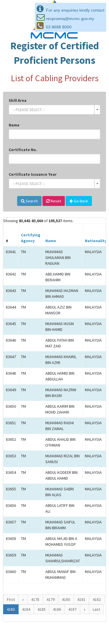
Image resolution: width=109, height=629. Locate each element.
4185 (41, 609)
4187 (72, 609)
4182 (97, 599)
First (11, 599)
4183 (11, 609)
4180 (66, 599)
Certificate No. (23, 149)
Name (14, 125)
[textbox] (52, 110)
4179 (51, 599)
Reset (55, 201)
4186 (57, 609)
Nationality (96, 240)
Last (96, 609)
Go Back (80, 201)
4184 (26, 609)
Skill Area (17, 100)
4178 (35, 599)
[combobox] (54, 110)
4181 (81, 599)
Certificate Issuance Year (33, 174)
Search (31, 201)
